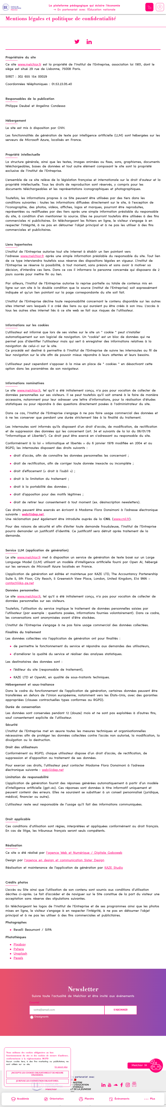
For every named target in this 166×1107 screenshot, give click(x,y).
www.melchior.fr (29, 64)
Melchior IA (149, 7)
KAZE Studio (113, 868)
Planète (89, 1099)
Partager (89, 42)
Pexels (18, 958)
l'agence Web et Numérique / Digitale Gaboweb (84, 853)
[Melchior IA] (156, 1065)
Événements (122, 1099)
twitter (77, 42)
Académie (23, 1099)
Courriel (34, 1002)
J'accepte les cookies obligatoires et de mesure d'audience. (37, 1074)
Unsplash (20, 953)
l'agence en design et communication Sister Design (64, 860)
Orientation (57, 1099)
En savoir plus (61, 1067)
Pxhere (19, 949)
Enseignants (41, 1017)
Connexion (160, 7)
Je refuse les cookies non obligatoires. (37, 1081)
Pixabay (20, 944)
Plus (152, 1099)
